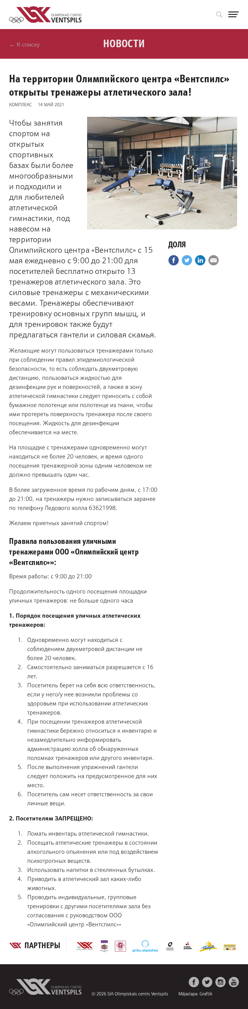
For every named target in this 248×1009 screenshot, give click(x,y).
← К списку (24, 43)
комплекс (20, 104)
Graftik (206, 993)
